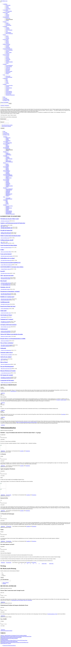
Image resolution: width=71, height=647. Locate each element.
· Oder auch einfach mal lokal (5, 294)
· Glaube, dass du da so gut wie (5, 382)
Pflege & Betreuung (9, 33)
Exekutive (7, 53)
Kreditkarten (8, 24)
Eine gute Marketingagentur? (7, 366)
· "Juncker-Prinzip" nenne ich (5, 269)
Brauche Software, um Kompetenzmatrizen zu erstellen (12, 338)
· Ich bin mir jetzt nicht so (4, 299)
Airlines (7, 63)
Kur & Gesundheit (9, 158)
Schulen (7, 6)
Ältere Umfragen (6, 582)
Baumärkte (8, 70)
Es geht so (3, 575)
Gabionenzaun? (4, 329)
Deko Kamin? (3, 280)
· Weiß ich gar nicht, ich (4, 243)
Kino (7, 79)
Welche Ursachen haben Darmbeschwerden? (10, 235)
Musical (7, 40)
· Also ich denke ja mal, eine (5, 326)
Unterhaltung (5, 78)
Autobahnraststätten (9, 61)
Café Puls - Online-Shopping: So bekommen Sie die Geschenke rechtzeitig (13, 635)
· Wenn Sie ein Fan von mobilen (6, 354)
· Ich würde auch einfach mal (5, 293)
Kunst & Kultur (6, 39)
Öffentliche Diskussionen (10, 94)
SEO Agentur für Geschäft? (6, 375)
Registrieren (28, 450)
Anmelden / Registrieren (4, 105)
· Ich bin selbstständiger (4, 308)
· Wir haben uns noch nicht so (5, 233)
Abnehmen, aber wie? (5, 287)
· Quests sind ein (3, 317)
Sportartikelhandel (9, 77)
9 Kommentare (8, 494)
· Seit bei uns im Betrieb (4, 340)
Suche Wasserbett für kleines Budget (8, 245)
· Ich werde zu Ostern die (4, 346)
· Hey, (1, 226)
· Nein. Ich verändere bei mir (5, 364)
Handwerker (8, 18)
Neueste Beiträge (6, 99)
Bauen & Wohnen (6, 12)
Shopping (4, 64)
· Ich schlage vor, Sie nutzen (5, 321)
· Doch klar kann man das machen (6, 256)
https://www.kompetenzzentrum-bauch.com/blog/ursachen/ (26, 422)
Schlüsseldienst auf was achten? (7, 258)
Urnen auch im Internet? (6, 254)
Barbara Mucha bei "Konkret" (5, 643)
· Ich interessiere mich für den (5, 378)
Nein (3, 574)
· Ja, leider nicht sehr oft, (4, 322)
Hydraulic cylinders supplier (61, 399)
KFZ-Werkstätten (9, 11)
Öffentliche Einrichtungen (7, 48)
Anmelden (22, 450)
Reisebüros (8, 58)
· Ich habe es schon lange (4, 220)
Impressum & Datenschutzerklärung (9, 645)
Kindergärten (8, 5)
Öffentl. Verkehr (8, 52)
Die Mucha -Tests (6, 100)
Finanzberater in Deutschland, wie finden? (10, 291)
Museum (7, 42)
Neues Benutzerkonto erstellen (7, 125)
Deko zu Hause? (4, 362)
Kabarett (7, 41)
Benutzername (3, 118)
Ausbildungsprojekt (4, 302)
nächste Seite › (44, 563)
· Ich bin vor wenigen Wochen (5, 247)
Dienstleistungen (6, 147)
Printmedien (8, 47)
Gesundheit (5, 26)
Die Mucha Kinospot (4, 639)
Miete (7, 13)
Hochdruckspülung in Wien (52, 613)
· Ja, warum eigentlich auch (5, 283)
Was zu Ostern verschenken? (6, 342)
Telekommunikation (9, 19)
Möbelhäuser (8, 72)
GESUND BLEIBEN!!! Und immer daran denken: (11, 266)
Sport (4, 74)
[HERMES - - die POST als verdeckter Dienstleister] (3, 449)
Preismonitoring (8, 93)
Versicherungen (8, 25)
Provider (7, 37)
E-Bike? (2, 249)
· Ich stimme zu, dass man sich (5, 377)
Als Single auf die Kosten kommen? (8, 324)
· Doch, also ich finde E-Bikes (5, 251)
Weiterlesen (3, 450)
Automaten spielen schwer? (6, 352)
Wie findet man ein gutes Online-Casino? (9, 218)
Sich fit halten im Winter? (6, 315)
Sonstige (7, 7)
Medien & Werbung (6, 44)
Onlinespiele (3, 348)
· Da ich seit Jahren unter (4, 237)
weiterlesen (3, 393)
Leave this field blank (4, 579)
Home (4, 131)
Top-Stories (5, 98)
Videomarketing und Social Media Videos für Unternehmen (21, 600)
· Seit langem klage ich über (5, 278)
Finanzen (4, 21)
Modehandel (8, 68)
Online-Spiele (3, 310)
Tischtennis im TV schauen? (6, 319)
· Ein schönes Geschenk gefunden (6, 345)
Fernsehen (7, 45)
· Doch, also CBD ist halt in (5, 277)
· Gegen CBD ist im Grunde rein (6, 264)
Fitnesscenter (8, 76)
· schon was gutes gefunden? (5, 331)
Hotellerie (7, 60)
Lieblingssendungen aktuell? (6, 240)
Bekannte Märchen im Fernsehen (8, 370)
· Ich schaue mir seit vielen (5, 273)
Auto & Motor (5, 9)
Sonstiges (7, 15)
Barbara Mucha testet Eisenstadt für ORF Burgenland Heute (11, 637)
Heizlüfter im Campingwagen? (7, 296)
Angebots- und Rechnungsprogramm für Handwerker (12, 223)
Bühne (7, 80)
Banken (7, 22)
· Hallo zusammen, (3, 225)
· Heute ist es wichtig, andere (5, 336)
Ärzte (7, 31)
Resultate (4, 583)
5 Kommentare (8, 526)
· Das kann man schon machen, (5, 298)
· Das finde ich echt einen (4, 304)
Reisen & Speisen (6, 54)
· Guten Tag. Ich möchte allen (5, 350)
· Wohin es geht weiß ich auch (5, 232)
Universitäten (8, 8)
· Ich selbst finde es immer (5, 289)
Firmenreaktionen (9, 87)
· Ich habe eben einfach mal (5, 332)
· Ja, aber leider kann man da (5, 372)
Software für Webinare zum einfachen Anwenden (11, 334)
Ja (2, 572)
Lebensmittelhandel (9, 65)
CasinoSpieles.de (13, 391)
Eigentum (7, 14)
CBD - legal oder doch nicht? (7, 275)
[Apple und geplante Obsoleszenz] (3, 488)
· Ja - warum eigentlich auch (5, 284)
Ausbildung (5, 4)
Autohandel (8, 67)
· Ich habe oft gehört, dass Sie (5, 282)
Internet (4, 34)
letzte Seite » (51, 563)
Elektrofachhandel (9, 71)
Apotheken (8, 28)
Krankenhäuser (8, 32)
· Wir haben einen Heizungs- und (6, 227)
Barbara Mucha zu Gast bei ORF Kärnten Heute (8, 641)
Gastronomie (8, 59)
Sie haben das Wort (9, 85)
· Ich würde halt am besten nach (6, 260)
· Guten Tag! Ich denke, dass (5, 312)
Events (7, 81)
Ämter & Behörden (9, 50)
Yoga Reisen (63, 414)
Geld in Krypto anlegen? (6, 356)
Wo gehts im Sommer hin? (6, 230)
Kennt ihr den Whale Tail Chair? (8, 306)
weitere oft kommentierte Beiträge (6, 630)
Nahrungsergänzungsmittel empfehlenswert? (10, 262)
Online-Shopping (9, 66)
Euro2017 (2, 271)
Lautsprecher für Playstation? (7, 380)
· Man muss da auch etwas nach (6, 368)
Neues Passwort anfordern (6, 126)
